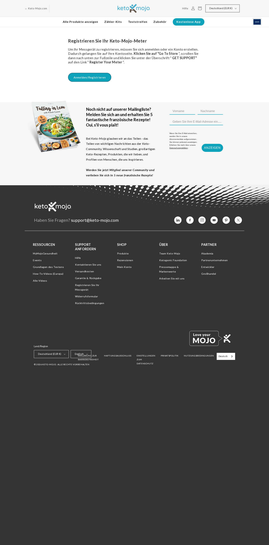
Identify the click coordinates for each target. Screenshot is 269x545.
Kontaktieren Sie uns (88, 264)
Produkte (123, 253)
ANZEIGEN (212, 147)
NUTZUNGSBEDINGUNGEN (199, 355)
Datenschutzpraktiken (178, 148)
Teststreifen (137, 21)
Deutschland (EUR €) (221, 8)
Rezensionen (125, 260)
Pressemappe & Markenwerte (169, 269)
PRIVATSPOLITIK (169, 355)
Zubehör (160, 21)
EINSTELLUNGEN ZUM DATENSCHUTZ (146, 359)
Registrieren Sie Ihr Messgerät (87, 287)
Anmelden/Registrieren (90, 77)
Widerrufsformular (86, 296)
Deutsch (223, 356)
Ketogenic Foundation (173, 260)
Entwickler (207, 266)
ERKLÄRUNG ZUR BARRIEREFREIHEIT (88, 357)
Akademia (207, 253)
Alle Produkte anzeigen (80, 21)
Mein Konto (124, 266)
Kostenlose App (188, 21)
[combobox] (226, 356)
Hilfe (78, 257)
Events (37, 260)
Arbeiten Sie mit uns (172, 278)
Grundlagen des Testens (48, 266)
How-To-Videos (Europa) (48, 273)
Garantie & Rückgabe (88, 278)
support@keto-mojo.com (95, 220)
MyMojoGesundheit (45, 253)
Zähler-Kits (113, 21)
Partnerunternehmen (214, 260)
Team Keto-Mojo (169, 253)
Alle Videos (40, 280)
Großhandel (208, 273)
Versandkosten (84, 271)
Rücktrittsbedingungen (89, 303)
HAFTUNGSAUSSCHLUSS (117, 355)
